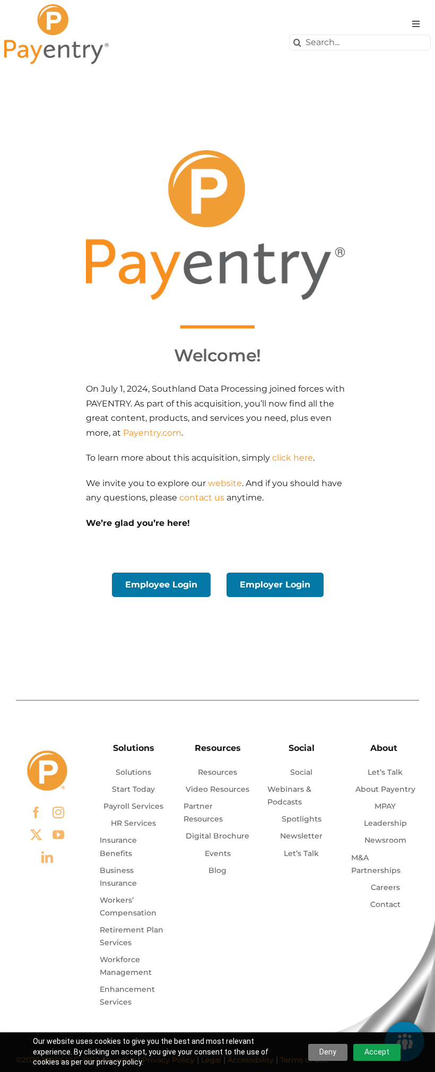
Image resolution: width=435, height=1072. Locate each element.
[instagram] (58, 812)
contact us (201, 497)
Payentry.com (152, 433)
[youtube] (58, 835)
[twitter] (36, 835)
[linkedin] (47, 857)
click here (292, 458)
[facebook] (36, 812)
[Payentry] (57, 8)
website (225, 483)
